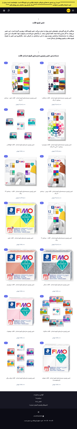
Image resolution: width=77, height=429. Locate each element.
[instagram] (38, 412)
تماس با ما (38, 401)
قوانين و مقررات (38, 395)
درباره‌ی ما (38, 398)
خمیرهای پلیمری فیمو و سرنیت (38, 405)
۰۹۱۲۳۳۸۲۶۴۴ (37, 416)
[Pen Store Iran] (68, 10)
